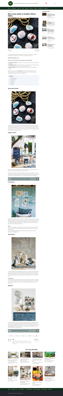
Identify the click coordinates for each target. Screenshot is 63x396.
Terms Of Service (21, 389)
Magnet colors (13, 79)
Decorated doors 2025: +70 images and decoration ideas (51, 45)
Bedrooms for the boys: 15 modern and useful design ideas (50, 30)
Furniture (31, 8)
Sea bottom (13, 82)
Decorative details (14, 78)
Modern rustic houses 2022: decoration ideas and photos (51, 15)
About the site (14, 389)
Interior (19, 8)
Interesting (40, 8)
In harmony (13, 81)
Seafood (12, 84)
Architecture (14, 8)
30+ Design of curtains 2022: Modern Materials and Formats (51, 23)
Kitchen (35, 8)
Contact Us (46, 8)
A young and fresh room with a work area (51, 38)
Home (9, 8)
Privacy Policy (44, 389)
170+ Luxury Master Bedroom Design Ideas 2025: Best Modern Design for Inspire (37, 360)
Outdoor (26, 8)
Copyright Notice (29, 389)
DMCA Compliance (37, 389)
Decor (23, 8)
